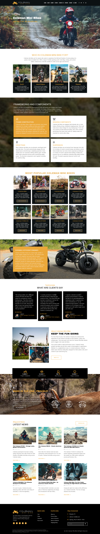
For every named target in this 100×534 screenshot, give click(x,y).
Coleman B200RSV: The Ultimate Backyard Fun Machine (22, 483)
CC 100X (75, 3)
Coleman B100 (41, 191)
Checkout (40, 518)
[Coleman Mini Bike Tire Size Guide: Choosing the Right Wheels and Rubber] (75, 471)
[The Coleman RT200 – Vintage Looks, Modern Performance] (24, 435)
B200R (52, 3)
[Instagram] (20, 523)
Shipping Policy (54, 522)
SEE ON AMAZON (19, 36)
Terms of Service (54, 518)
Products (34, 443)
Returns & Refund (55, 520)
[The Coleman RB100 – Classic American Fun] (50, 435)
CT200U (70, 3)
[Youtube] (23, 523)
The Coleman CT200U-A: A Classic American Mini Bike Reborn (74, 447)
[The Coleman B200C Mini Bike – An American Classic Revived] (50, 471)
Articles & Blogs (83, 479)
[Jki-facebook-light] (14, 523)
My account (40, 520)
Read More (15, 460)
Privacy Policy (54, 516)
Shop (39, 516)
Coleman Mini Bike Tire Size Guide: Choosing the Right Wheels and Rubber (75, 483)
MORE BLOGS (81, 423)
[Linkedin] (26, 523)
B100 (48, 3)
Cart (38, 514)
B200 (45, 3)
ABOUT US (56, 357)
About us (53, 514)
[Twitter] (17, 523)
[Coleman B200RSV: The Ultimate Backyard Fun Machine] (24, 471)
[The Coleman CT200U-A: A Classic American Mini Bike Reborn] (75, 435)
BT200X (66, 3)
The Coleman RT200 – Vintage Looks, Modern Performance (23, 447)
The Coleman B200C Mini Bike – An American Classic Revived (48, 483)
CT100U (56, 3)
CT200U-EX (61, 3)
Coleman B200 (22, 191)
